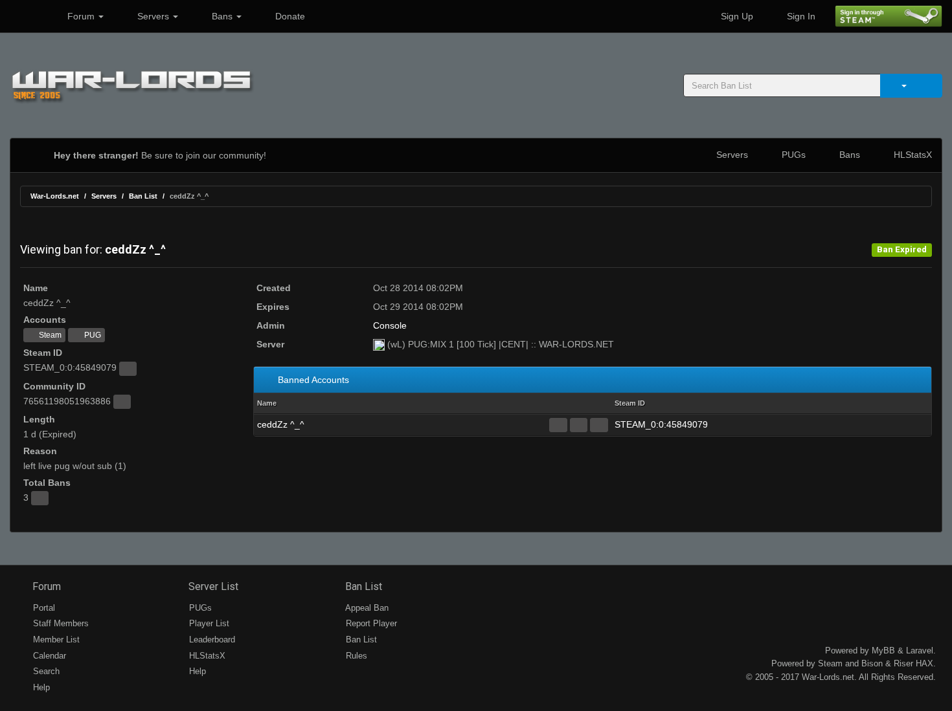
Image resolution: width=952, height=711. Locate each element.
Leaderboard (211, 639)
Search (45, 671)
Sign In (799, 16)
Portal (42, 608)
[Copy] (128, 369)
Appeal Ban (366, 608)
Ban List (143, 196)
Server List (212, 586)
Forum (81, 16)
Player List (208, 623)
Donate (289, 16)
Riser (903, 663)
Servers (153, 16)
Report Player (370, 623)
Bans (222, 16)
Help (40, 687)
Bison (872, 663)
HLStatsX (911, 154)
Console (390, 325)
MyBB (883, 650)
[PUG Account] (598, 425)
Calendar (48, 656)
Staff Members (59, 623)
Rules (355, 656)
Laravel (919, 650)
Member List (55, 639)
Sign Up (735, 16)
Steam (49, 335)
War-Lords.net (54, 196)
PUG (91, 335)
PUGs (792, 154)
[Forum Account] (558, 425)
